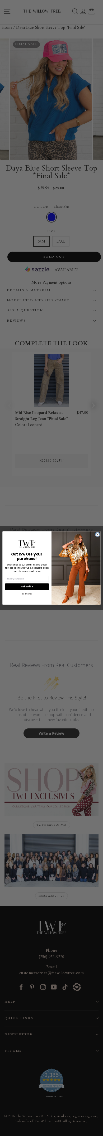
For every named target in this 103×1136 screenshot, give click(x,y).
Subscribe (27, 586)
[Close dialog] (97, 534)
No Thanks (27, 593)
